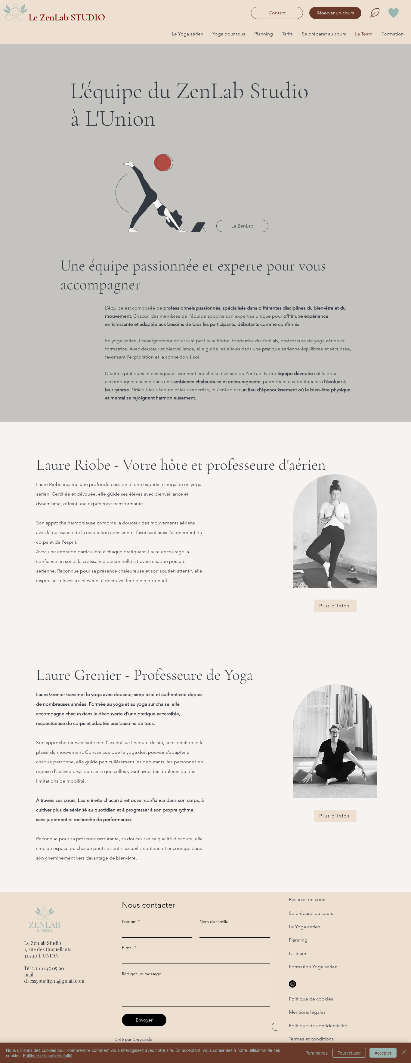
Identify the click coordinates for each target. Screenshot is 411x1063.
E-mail (129, 947)
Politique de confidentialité (48, 1055)
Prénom (131, 921)
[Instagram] (292, 984)
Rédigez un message (141, 973)
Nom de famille (213, 921)
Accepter (383, 1053)
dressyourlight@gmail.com (54, 981)
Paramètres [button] (316, 1053)
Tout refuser (349, 1053)
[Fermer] (403, 1052)
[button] (187, 34)
